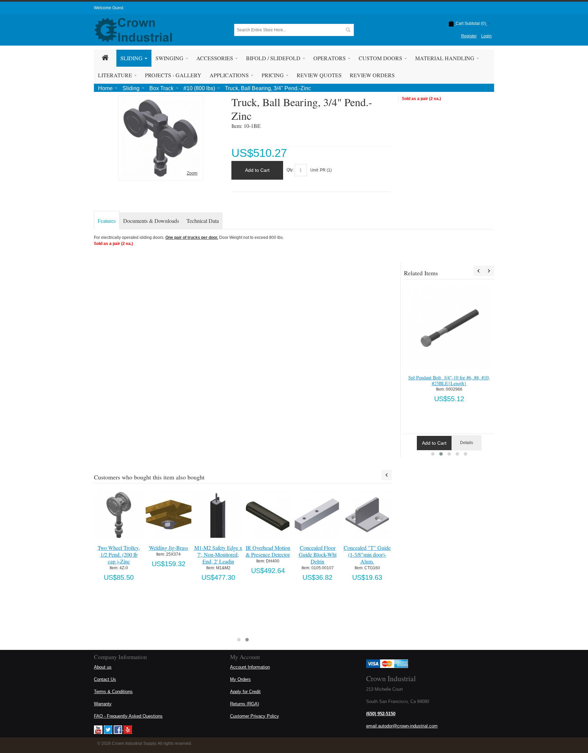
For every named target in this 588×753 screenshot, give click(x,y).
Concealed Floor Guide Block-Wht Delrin (318, 554)
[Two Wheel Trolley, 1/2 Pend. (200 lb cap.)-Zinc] (118, 514)
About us (103, 667)
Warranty (103, 703)
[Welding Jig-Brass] (168, 514)
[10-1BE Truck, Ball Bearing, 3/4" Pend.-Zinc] (160, 100)
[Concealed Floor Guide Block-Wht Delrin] (317, 514)
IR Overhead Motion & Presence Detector (268, 551)
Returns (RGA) (244, 703)
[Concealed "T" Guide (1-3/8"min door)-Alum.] (367, 514)
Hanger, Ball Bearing (449, 377)
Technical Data (202, 220)
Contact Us (105, 679)
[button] (433, 454)
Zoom (192, 173)
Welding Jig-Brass (168, 547)
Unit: (315, 170)
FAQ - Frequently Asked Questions (128, 716)
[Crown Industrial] (133, 30)
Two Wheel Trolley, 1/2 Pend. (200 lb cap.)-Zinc (119, 554)
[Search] (348, 30)
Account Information (250, 667)
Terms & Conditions (113, 691)
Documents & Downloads (151, 220)
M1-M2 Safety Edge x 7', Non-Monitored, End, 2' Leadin (218, 554)
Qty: (290, 170)
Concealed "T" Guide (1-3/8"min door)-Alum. (367, 554)
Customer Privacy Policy (254, 716)
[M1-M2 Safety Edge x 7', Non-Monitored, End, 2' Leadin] (218, 514)
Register (469, 36)
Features (107, 220)
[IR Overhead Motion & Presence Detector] (267, 514)
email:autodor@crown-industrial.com (402, 726)
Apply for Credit (245, 691)
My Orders (240, 679)
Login (486, 36)
